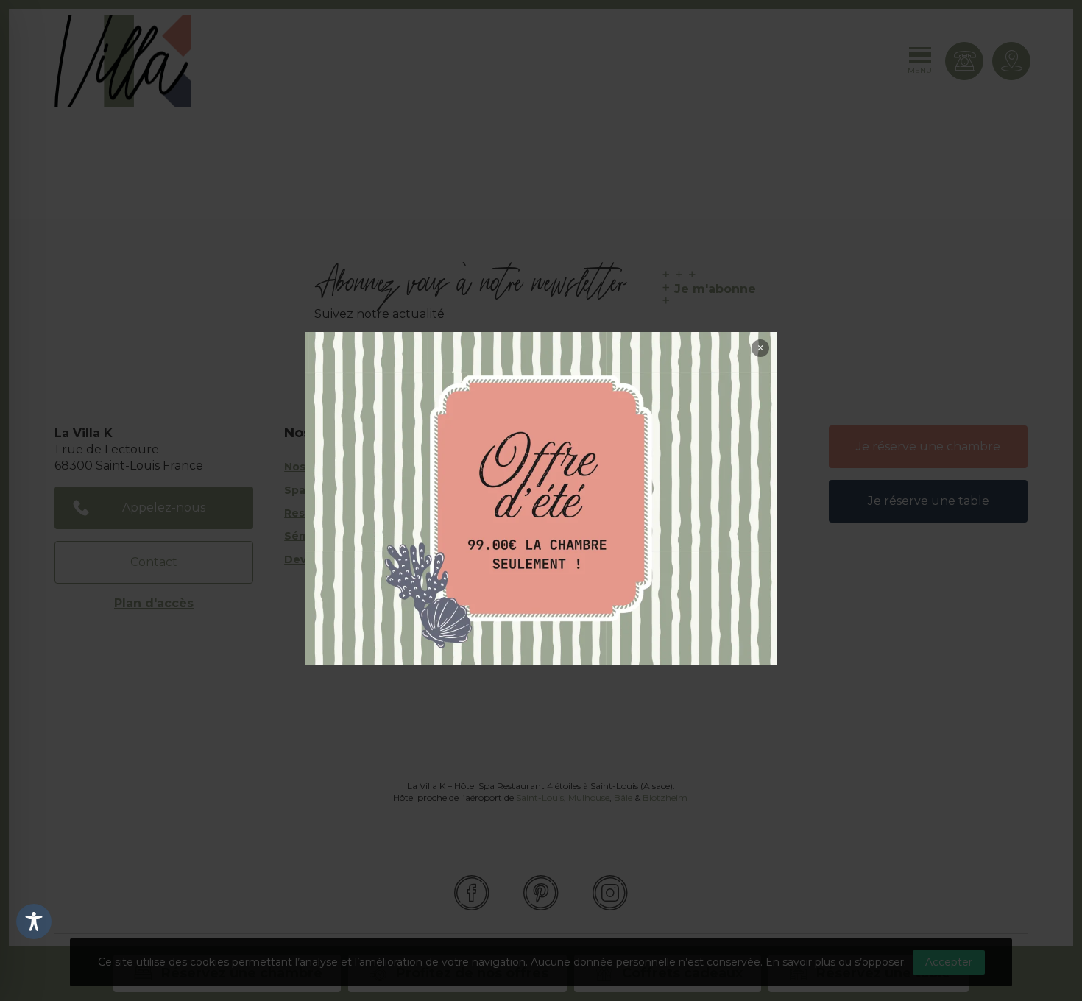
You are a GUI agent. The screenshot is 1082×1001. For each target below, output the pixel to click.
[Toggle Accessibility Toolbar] (34, 921)
